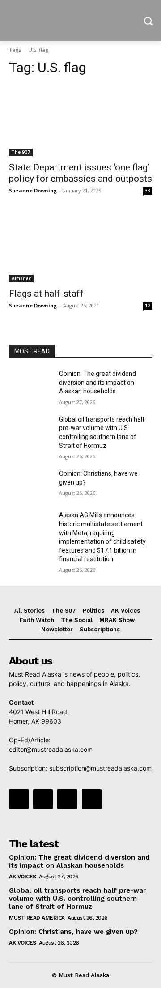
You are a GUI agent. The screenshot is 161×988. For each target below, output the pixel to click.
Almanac (21, 278)
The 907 (21, 152)
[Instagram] (43, 799)
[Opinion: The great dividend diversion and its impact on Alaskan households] (30, 385)
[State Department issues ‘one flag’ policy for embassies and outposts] (80, 120)
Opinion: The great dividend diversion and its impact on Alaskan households (97, 382)
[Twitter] (67, 799)
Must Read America (37, 918)
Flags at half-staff (46, 293)
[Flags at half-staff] (80, 246)
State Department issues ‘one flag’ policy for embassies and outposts (80, 173)
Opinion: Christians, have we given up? (73, 932)
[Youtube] (92, 799)
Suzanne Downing (33, 190)
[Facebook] (19, 799)
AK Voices (22, 876)
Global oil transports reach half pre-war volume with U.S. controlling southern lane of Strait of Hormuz (77, 898)
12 (147, 305)
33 (147, 190)
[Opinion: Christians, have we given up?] (30, 484)
